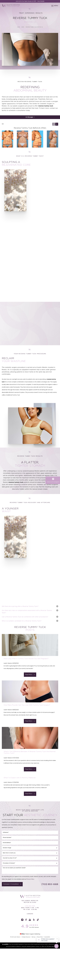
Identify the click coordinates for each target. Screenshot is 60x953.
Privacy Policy (30, 879)
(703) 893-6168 (49, 884)
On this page (29, 117)
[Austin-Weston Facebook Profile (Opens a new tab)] (26, 919)
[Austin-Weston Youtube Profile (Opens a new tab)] (30, 919)
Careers (30, 913)
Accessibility (47, 937)
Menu (56, 5)
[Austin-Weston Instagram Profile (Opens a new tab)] (22, 919)
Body (23, 27)
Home (18, 27)
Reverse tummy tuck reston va (34, 27)
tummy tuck (13, 217)
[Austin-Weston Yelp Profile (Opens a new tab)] (34, 919)
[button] (53, 124)
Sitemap (33, 937)
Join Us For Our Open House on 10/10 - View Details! (30, 1)
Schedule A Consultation (11, 884)
